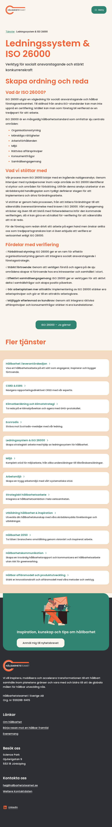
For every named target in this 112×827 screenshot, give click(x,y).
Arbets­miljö (13, 476)
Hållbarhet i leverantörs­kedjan (26, 363)
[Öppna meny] (98, 10)
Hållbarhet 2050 (17, 535)
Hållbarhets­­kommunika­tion (24, 553)
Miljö (9, 458)
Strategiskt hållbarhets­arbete (26, 494)
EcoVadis (12, 422)
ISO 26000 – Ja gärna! (56, 325)
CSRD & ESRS (14, 386)
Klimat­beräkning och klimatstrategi (30, 404)
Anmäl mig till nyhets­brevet (41, 643)
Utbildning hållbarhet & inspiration (29, 513)
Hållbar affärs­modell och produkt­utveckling (35, 575)
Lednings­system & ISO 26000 (25, 440)
